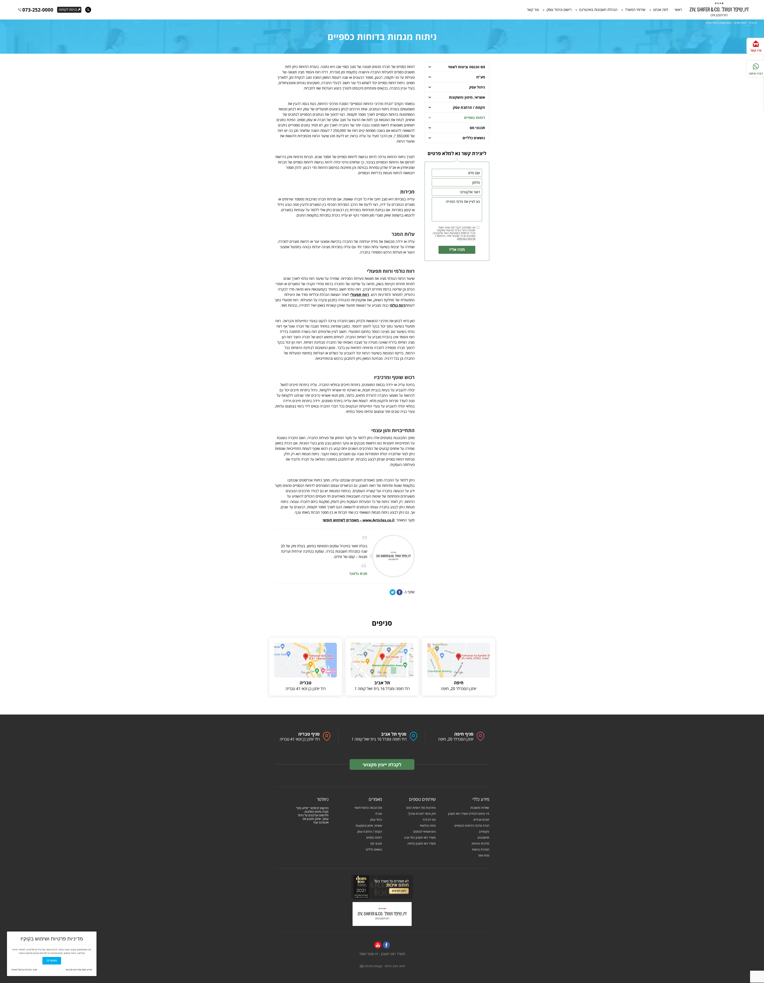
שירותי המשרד (635, 9)
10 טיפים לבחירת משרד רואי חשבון (468, 813)
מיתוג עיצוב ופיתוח (394, 966)
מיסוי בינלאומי (428, 825)
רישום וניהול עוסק (559, 9)
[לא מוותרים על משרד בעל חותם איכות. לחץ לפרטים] (382, 887)
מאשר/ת (52, 960)
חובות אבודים (481, 819)
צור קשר (533, 9)
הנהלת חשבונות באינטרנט (598, 9)
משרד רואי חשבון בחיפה (421, 843)
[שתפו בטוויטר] (393, 592)
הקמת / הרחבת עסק (469, 107)
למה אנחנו (660, 9)
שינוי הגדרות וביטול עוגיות (24, 969)
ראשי (678, 9)
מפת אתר (483, 855)
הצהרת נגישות (480, 849)
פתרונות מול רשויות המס (421, 807)
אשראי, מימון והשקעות (467, 97)
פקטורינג (484, 831)
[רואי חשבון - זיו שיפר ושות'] (382, 914)
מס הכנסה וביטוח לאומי (466, 66)
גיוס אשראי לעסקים (424, 831)
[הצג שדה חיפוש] (88, 10)
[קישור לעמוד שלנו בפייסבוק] (386, 945)
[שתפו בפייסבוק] (399, 592)
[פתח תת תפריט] (430, 67)
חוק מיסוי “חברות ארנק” (422, 813)
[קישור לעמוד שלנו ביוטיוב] (377, 945)
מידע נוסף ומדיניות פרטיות (79, 969)
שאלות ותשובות (479, 807)
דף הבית (753, 23)
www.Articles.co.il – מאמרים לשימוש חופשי (359, 520)
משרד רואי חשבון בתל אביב (420, 837)
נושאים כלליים (474, 137)
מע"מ (480, 77)
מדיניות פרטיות (480, 843)
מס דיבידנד (429, 819)
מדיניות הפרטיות (466, 238)
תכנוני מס (477, 127)
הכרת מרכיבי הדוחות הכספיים (471, 825)
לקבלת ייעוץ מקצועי (382, 764)
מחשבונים (483, 837)
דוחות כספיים (740, 23)
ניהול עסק (477, 87)
